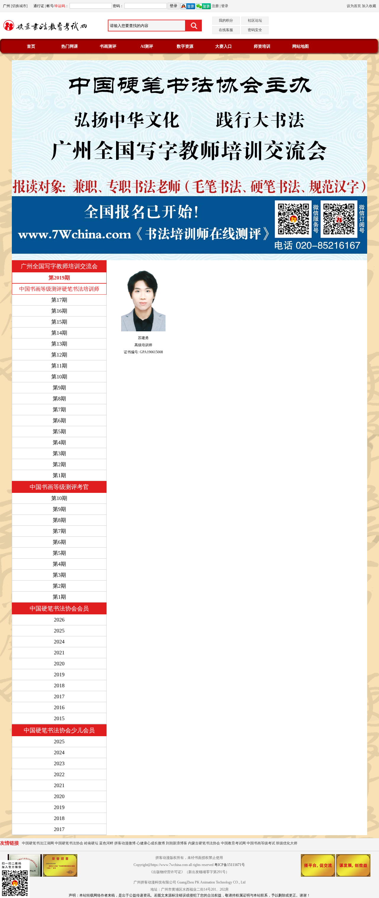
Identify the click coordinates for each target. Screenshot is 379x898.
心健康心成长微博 (150, 843)
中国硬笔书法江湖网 (38, 843)
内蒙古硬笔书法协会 (204, 843)
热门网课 (69, 46)
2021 (59, 653)
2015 (59, 718)
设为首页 (354, 6)
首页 (31, 46)
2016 (59, 707)
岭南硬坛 (91, 843)
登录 (224, 6)
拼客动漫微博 (125, 843)
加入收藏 (369, 6)
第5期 (59, 553)
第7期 (59, 531)
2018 (59, 685)
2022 (59, 774)
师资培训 (262, 46)
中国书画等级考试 (261, 843)
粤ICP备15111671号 (229, 865)
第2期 (59, 586)
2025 (59, 631)
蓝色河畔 (106, 843)
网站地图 (300, 46)
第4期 (59, 564)
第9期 (59, 509)
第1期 (59, 597)
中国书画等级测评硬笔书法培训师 (59, 289)
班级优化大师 (286, 843)
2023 (59, 763)
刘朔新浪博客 (176, 843)
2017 (59, 696)
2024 (59, 642)
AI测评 (146, 46)
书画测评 (108, 46)
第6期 (59, 542)
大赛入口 (223, 46)
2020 (59, 664)
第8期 (59, 520)
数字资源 (185, 46)
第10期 (59, 498)
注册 (215, 6)
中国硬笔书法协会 (69, 843)
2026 (59, 620)
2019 (59, 675)
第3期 (59, 575)
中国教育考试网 (233, 843)
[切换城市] (19, 6)
